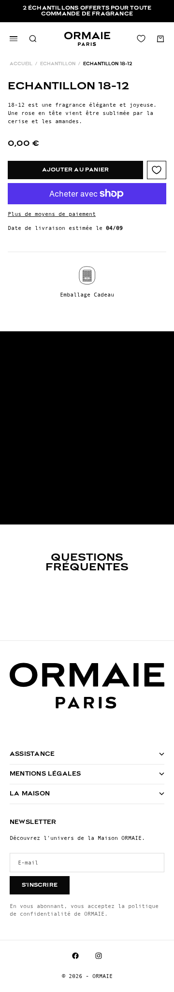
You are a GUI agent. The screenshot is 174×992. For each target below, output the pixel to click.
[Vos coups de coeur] (141, 39)
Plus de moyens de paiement (52, 214)
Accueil (21, 64)
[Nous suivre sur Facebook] (75, 956)
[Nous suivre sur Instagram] (98, 956)
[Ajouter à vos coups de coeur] (156, 170)
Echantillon (57, 64)
